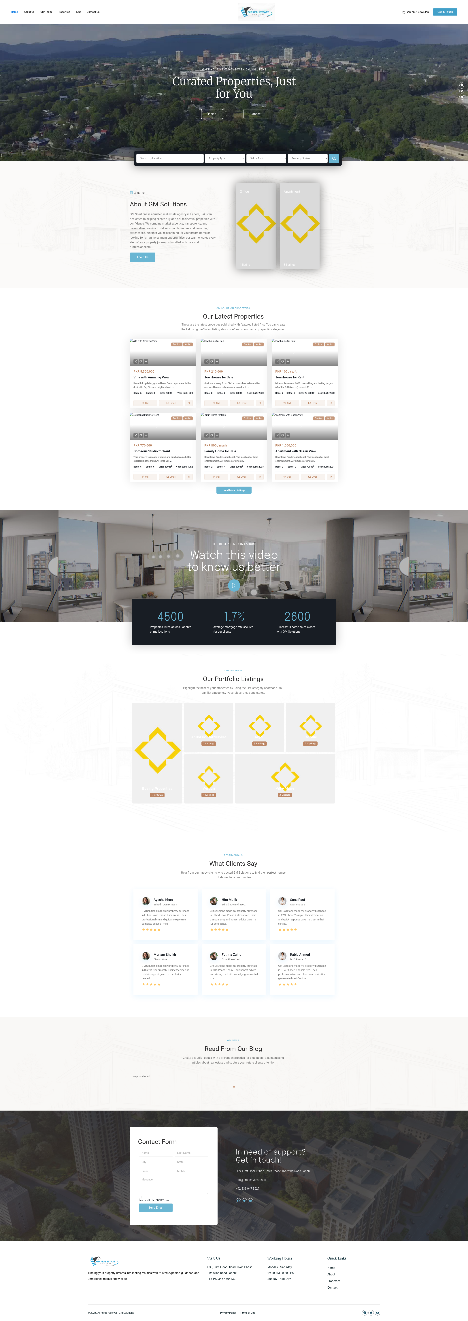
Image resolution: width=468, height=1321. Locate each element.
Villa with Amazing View (151, 377)
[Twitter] (461, 91)
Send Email (155, 1207)
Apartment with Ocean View (295, 451)
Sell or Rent (256, 158)
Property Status (301, 158)
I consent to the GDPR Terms (154, 1200)
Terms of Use (247, 1312)
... (173, 387)
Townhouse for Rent (289, 377)
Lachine (310, 737)
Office (244, 191)
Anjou (260, 737)
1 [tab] (234, 1087)
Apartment (292, 191)
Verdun (209, 788)
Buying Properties (157, 788)
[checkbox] (140, 1197)
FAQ (78, 11)
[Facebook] (461, 84)
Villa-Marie (285, 788)
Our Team (46, 11)
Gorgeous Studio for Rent (151, 451)
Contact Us (93, 11)
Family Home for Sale (220, 451)
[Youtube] (461, 97)
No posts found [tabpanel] (141, 1076)
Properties (64, 11)
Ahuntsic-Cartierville (209, 737)
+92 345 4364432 (418, 12)
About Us (29, 11)
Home (14, 11)
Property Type (217, 158)
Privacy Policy (228, 1312)
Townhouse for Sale (218, 377)
